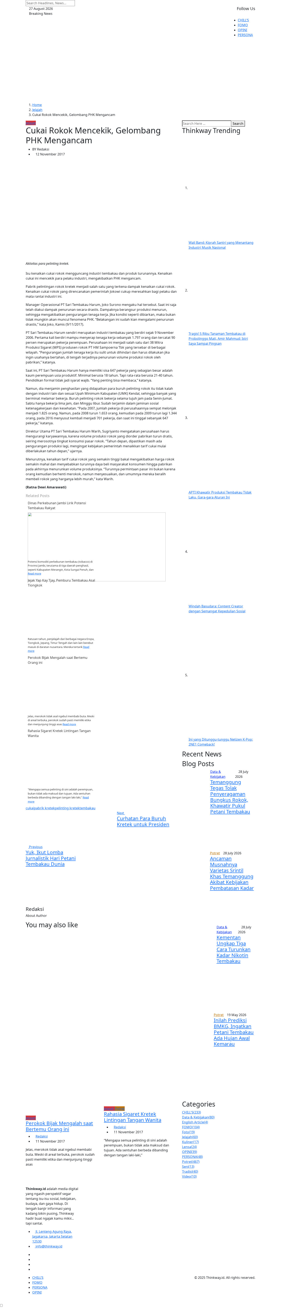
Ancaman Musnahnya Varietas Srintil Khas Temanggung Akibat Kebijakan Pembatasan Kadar (232, 873)
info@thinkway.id (48, 1246)
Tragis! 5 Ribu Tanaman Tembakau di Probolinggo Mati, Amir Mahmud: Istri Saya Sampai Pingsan (218, 338)
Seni (188, 1166)
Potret (191, 1161)
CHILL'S (191, 1112)
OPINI (242, 30)
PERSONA (245, 35)
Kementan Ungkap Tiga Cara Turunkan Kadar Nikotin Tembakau (234, 949)
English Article (195, 1122)
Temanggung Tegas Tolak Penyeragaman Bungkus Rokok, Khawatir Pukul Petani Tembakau (230, 796)
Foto (188, 1132)
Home (37, 105)
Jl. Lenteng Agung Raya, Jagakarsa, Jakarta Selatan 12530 (52, 1236)
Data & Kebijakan (198, 1117)
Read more (34, 573)
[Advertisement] (140, 71)
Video (189, 1176)
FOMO (243, 25)
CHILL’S (243, 20)
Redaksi (42, 1136)
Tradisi (190, 1171)
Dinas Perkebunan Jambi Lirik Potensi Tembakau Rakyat (57, 505)
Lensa (189, 1147)
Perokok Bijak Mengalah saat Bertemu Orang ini (59, 1126)
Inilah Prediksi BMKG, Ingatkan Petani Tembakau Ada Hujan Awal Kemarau (234, 1032)
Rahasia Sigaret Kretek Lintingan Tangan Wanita (132, 1116)
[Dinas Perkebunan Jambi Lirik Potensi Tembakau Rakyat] (97, 546)
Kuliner (190, 1142)
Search (238, 123)
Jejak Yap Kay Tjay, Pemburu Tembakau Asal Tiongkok (61, 583)
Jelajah (37, 110)
